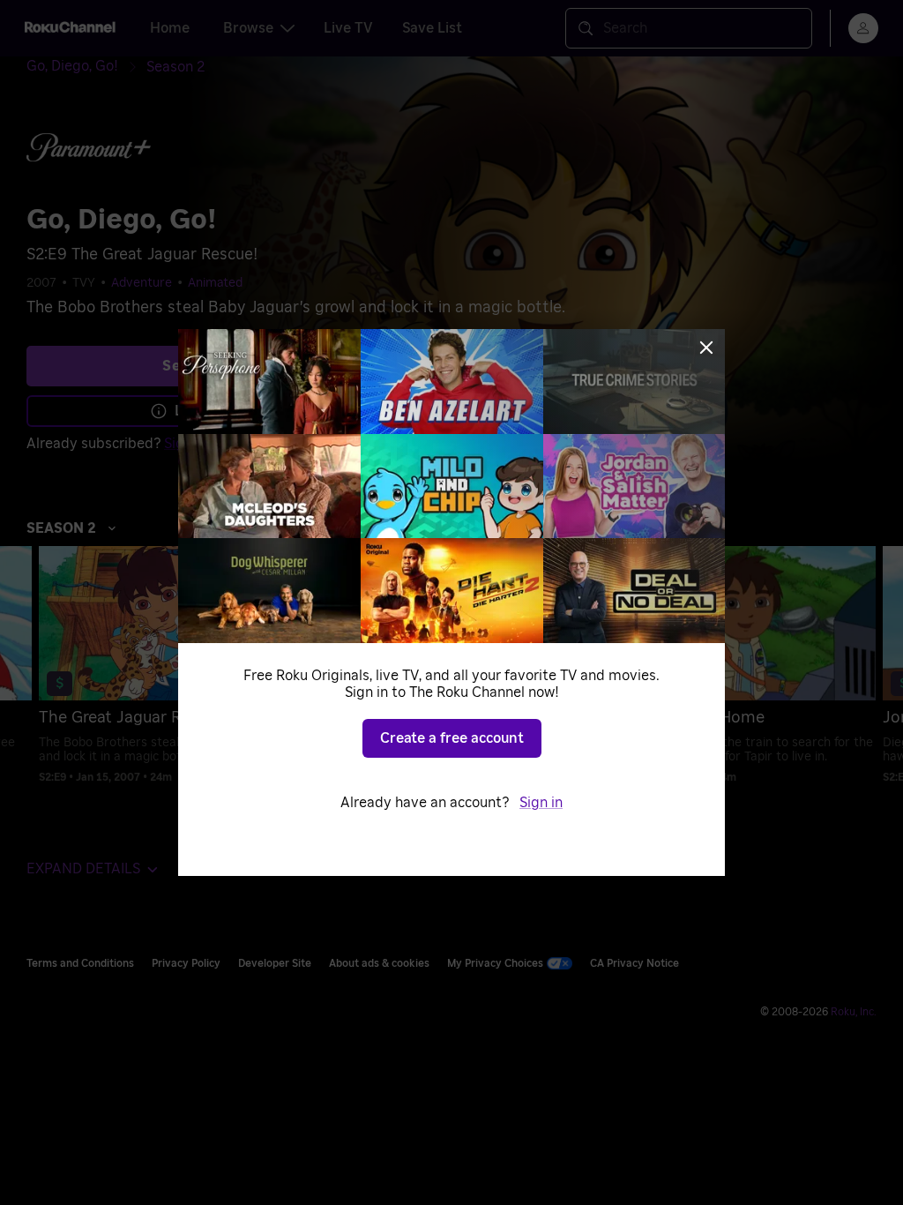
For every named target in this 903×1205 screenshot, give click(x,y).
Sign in (541, 803)
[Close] (706, 347)
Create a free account (452, 738)
